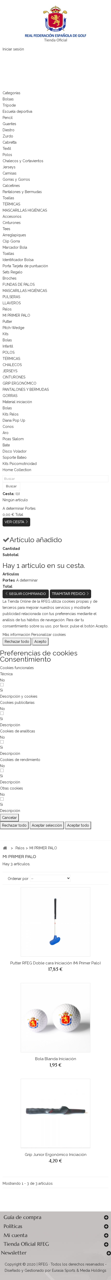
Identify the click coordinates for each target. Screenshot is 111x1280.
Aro (6, 433)
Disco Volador (15, 451)
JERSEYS (10, 371)
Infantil (8, 346)
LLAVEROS (12, 303)
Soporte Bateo (15, 457)
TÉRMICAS (11, 204)
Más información (16, 635)
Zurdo (8, 136)
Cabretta (10, 142)
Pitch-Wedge (13, 328)
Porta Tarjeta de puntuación (25, 266)
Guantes (9, 124)
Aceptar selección (47, 825)
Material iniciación (17, 402)
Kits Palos (11, 414)
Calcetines (11, 186)
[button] (18, 696)
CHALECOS (12, 365)
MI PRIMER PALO (16, 315)
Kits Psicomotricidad (20, 464)
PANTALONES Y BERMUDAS (26, 389)
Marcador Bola (15, 247)
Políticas (13, 1226)
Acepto (40, 641)
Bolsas (8, 99)
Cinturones (12, 223)
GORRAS (10, 396)
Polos (7, 155)
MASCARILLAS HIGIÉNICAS (25, 210)
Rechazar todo (17, 641)
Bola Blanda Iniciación (55, 1059)
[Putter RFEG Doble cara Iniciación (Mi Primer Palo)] (55, 921)
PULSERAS (11, 297)
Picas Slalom (13, 439)
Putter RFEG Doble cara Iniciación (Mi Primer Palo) (55, 963)
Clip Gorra (11, 241)
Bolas (7, 340)
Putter (7, 321)
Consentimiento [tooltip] (25, 659)
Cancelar (9, 818)
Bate (6, 445)
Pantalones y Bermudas (22, 192)
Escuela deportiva (17, 111)
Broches (10, 278)
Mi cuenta (15, 1235)
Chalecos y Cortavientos (23, 161)
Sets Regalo (12, 272)
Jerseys (9, 167)
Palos (7, 309)
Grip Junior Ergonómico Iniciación (55, 1154)
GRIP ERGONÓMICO (19, 383)
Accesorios (12, 216)
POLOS (8, 352)
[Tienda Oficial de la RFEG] (55, 23)
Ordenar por (18, 879)
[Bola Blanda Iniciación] (55, 1017)
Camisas (10, 173)
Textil (7, 148)
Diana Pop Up (14, 420)
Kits (6, 334)
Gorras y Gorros (16, 179)
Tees (6, 229)
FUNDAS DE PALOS (19, 284)
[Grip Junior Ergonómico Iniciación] (55, 1113)
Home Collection (17, 470)
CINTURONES (14, 377)
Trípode (9, 105)
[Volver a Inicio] (5, 848)
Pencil (8, 118)
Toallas (8, 198)
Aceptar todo (78, 825)
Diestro (8, 130)
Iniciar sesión (13, 49)
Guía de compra (22, 1217)
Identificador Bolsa (18, 260)
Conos (8, 427)
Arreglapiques (14, 235)
